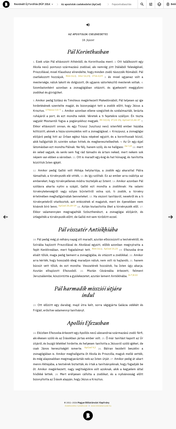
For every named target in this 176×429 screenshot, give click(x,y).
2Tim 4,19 (97, 76)
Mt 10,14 (104, 120)
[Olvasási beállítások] (150, 4)
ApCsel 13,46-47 (131, 120)
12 (34, 170)
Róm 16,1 (97, 248)
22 (81, 270)
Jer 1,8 (128, 146)
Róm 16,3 (71, 76)
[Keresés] (142, 4)
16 (78, 206)
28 (56, 374)
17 (141, 206)
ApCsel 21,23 (111, 248)
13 (82, 175)
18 (34, 239)
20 (130, 255)
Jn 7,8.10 (133, 275)
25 (103, 338)
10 (134, 147)
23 (34, 305)
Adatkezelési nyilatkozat (76, 405)
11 (74, 157)
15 (90, 196)
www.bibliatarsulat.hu (101, 405)
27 (111, 359)
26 (99, 348)
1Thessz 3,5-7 (53, 109)
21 (131, 260)
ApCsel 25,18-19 (67, 205)
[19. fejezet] (170, 217)
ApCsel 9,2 (90, 347)
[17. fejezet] (5, 217)
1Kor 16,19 (84, 76)
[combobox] (82, 4)
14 (113, 181)
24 (34, 333)
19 (120, 249)
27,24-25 (116, 120)
